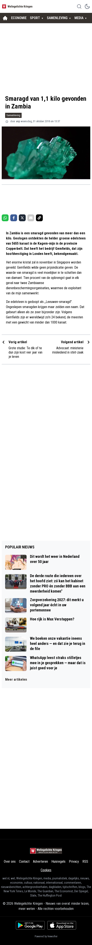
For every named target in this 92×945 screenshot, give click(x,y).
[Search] (79, 6)
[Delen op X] (22, 217)
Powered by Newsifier (46, 936)
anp (18, 121)
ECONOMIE (19, 18)
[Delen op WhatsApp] (5, 217)
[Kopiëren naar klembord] (39, 217)
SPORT (35, 18)
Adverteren (40, 861)
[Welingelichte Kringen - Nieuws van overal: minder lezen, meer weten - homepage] (18, 6)
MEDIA (78, 18)
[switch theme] (87, 6)
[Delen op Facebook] (13, 217)
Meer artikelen (16, 679)
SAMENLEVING (57, 18)
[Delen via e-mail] (30, 217)
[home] (5, 18)
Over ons (10, 861)
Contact (24, 861)
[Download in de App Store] (61, 925)
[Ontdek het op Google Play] (30, 925)
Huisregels (58, 861)
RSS (85, 861)
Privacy (74, 861)
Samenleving (13, 115)
